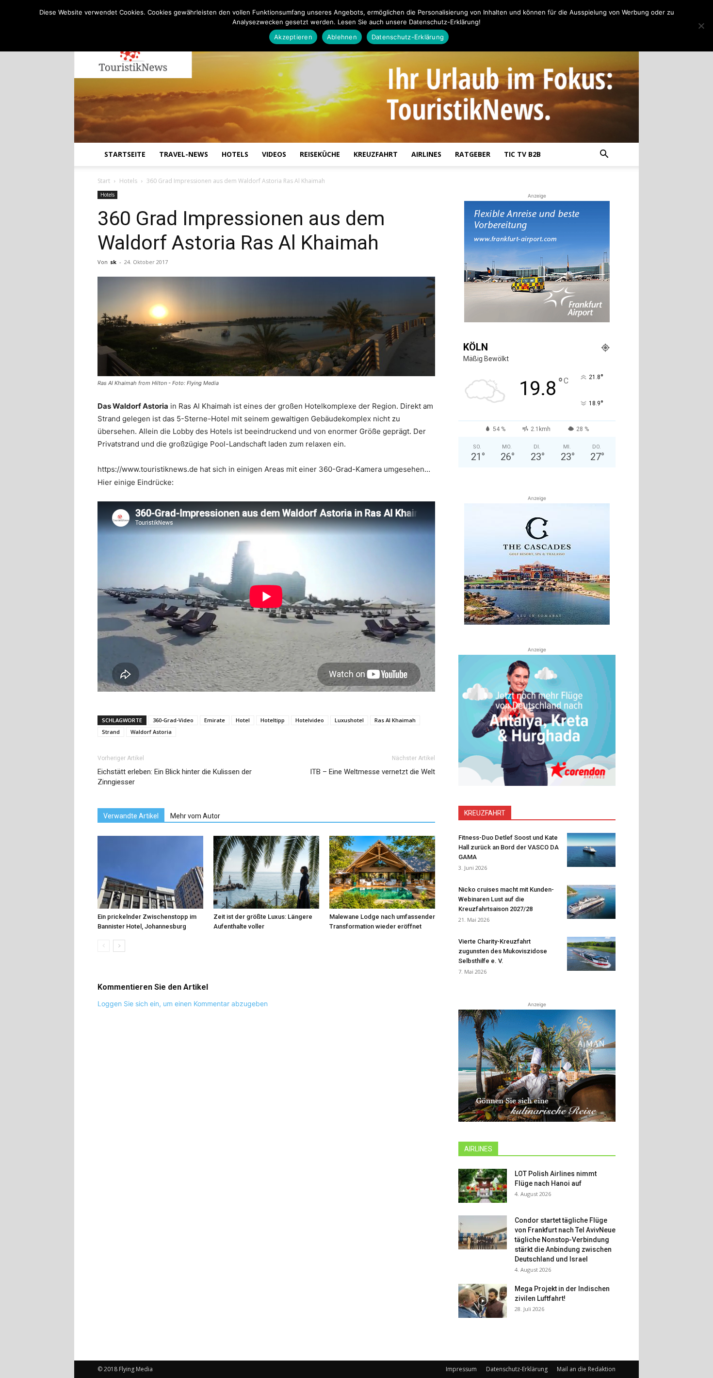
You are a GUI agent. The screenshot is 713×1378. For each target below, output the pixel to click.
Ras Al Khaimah (395, 720)
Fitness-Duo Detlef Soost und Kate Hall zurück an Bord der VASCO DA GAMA (508, 847)
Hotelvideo (309, 720)
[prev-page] (103, 946)
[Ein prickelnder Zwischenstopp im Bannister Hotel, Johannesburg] (150, 872)
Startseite (125, 154)
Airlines (426, 154)
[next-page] (119, 946)
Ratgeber (472, 154)
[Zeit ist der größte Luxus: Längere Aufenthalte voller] (266, 872)
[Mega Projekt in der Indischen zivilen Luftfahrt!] (482, 1301)
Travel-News (183, 154)
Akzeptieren (293, 37)
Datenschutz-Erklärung (517, 1369)
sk (113, 262)
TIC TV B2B (522, 154)
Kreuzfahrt (376, 154)
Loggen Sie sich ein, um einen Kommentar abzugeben (182, 1003)
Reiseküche (320, 154)
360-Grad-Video (173, 720)
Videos (274, 154)
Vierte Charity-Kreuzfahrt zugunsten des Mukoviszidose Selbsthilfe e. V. (502, 951)
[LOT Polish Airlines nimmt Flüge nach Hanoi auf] (482, 1186)
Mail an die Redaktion (586, 1369)
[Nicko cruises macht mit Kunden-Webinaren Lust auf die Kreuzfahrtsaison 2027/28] (591, 902)
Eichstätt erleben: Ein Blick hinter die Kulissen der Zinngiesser (174, 776)
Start (103, 181)
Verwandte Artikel (131, 816)
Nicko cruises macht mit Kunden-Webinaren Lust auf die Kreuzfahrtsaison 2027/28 (506, 899)
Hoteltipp (272, 720)
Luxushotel (349, 720)
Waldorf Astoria (151, 731)
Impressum (461, 1369)
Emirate (214, 720)
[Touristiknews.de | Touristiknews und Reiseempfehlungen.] (356, 78)
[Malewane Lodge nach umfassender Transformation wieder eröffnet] (382, 872)
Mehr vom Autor (195, 816)
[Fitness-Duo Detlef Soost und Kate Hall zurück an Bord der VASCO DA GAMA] (591, 850)
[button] (604, 155)
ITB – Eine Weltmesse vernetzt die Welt (372, 771)
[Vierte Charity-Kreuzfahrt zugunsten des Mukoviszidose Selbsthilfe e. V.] (591, 954)
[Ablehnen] (701, 26)
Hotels (235, 154)
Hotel (243, 720)
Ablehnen (342, 37)
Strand (111, 731)
